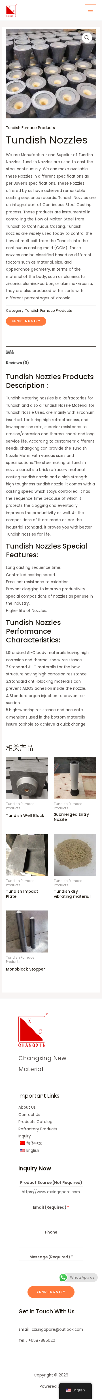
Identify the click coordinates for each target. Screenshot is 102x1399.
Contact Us (29, 1114)
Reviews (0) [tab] (17, 363)
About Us (27, 1107)
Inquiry (24, 1136)
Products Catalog (35, 1121)
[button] (87, 38)
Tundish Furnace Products (30, 128)
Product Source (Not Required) (51, 1182)
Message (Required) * (51, 1257)
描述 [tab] (10, 352)
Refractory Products (37, 1129)
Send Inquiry (51, 1292)
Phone (51, 1232)
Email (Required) (51, 1207)
